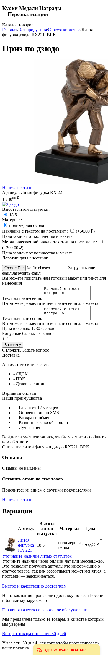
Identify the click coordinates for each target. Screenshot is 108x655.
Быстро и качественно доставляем (34, 586)
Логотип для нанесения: (25, 258)
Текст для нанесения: (22, 298)
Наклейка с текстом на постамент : (35, 231)
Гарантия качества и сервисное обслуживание (45, 609)
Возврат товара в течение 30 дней (34, 633)
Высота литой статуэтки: (26, 209)
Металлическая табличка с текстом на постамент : (50, 242)
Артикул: (11, 192)
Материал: (12, 219)
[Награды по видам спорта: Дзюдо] (10, 204)
